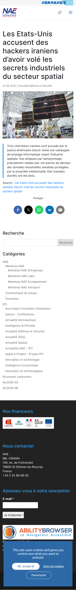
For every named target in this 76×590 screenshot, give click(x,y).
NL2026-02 (10, 382)
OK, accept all (25, 566)
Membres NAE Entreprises (25, 270)
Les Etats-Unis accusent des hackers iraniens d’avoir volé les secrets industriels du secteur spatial (33, 187)
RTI (5, 304)
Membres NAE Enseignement (27, 281)
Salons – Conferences (19, 314)
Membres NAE (14, 266)
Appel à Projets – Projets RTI (24, 354)
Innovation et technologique (24, 371)
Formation (12, 298)
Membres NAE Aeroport (24, 287)
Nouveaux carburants (17, 376)
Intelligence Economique (21, 365)
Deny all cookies (53, 566)
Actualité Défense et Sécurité (35, 85)
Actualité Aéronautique (20, 320)
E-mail (8, 498)
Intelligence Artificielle (20, 325)
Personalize (38, 575)
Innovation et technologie (22, 359)
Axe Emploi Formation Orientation (28, 308)
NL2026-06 (10, 388)
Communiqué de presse (21, 293)
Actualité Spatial (16, 342)
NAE (5, 262)
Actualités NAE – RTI (19, 348)
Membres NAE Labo (21, 276)
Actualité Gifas (15, 337)
